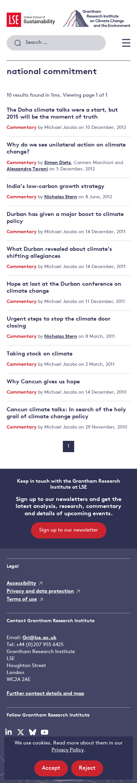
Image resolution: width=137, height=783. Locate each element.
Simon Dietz (57, 162)
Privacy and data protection (40, 591)
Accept (55, 770)
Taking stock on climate (39, 354)
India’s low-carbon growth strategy (55, 186)
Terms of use (22, 599)
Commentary (22, 127)
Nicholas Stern (60, 197)
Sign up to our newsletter (68, 530)
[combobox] (56, 42)
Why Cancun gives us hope (43, 382)
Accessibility (21, 583)
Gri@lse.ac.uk (40, 638)
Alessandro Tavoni (27, 169)
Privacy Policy (68, 750)
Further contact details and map (45, 693)
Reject (91, 770)
